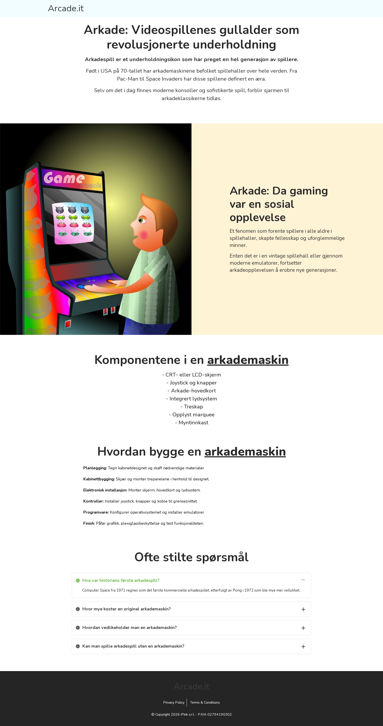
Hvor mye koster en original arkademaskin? (126, 609)
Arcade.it (66, 8)
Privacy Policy (173, 702)
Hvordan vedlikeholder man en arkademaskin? (129, 628)
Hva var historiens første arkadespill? (121, 580)
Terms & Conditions (205, 702)
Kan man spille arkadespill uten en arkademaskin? (133, 646)
